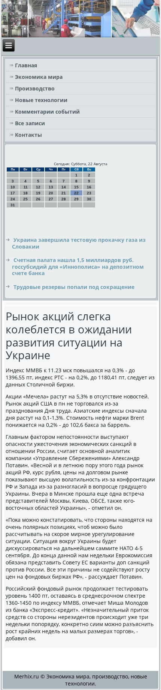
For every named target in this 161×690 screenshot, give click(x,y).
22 (76, 193)
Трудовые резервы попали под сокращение (73, 286)
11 (26, 187)
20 (51, 193)
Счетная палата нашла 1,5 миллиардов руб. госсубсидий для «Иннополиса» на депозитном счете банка (78, 266)
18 (25, 193)
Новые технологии (41, 100)
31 (12, 205)
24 (12, 199)
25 (25, 199)
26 (38, 199)
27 (51, 199)
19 (38, 193)
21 (63, 193)
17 (12, 193)
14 (63, 187)
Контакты (28, 134)
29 (76, 199)
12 (38, 187)
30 (89, 199)
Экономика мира (39, 76)
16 (89, 187)
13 (51, 187)
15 (76, 187)
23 (89, 193)
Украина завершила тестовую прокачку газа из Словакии (79, 243)
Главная (26, 65)
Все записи (30, 123)
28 (63, 199)
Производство (35, 88)
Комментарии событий (47, 111)
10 (12, 187)
